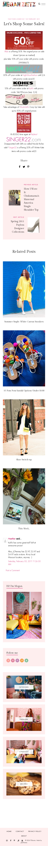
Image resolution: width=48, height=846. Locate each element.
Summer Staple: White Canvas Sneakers (24, 321)
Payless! (34, 134)
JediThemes (24, 843)
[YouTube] (26, 660)
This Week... (24, 528)
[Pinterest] (17, 660)
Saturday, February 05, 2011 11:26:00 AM (24, 563)
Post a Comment (13, 570)
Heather (12, 538)
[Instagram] (13, 660)
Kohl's (31, 88)
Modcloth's (25, 107)
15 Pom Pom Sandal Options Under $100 (24, 390)
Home (9, 831)
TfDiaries (33, 840)
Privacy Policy (34, 831)
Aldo (6, 51)
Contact (20, 831)
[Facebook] (8, 660)
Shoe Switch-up (24, 459)
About (24, 836)
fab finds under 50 (16, 19)
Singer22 (13, 147)
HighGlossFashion (30, 75)
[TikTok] (22, 660)
